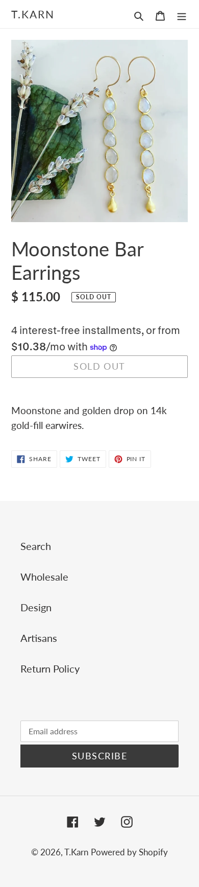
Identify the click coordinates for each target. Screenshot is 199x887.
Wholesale (44, 576)
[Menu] (181, 14)
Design (36, 607)
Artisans (38, 638)
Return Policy (50, 668)
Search (35, 546)
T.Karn (33, 14)
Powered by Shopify (129, 852)
